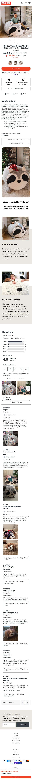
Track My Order (16, 757)
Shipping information (16, 88)
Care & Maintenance (16, 143)
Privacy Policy (16, 740)
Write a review (23, 53)
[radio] (10, 63)
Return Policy (16, 738)
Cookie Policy (16, 743)
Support (16, 733)
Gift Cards (16, 755)
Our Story (16, 750)
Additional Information (16, 140)
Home (15, 43)
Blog (16, 752)
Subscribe (23, 724)
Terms (16, 736)
